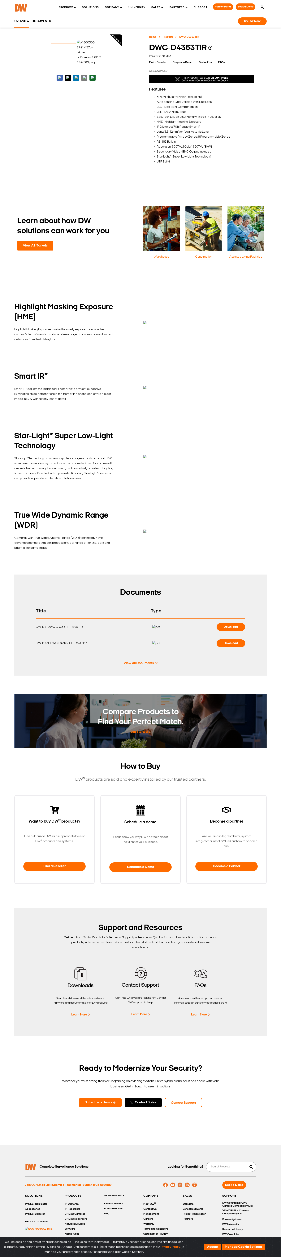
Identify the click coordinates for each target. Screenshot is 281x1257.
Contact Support (183, 1103)
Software (70, 1229)
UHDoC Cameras (75, 1214)
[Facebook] (165, 1185)
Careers (148, 1219)
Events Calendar (113, 1203)
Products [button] (66, 7)
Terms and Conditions (155, 1229)
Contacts (188, 1204)
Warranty (148, 1224)
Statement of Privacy (155, 1234)
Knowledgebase (231, 1219)
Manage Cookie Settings (243, 1247)
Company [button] (112, 7)
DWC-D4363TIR (189, 37)
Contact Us (205, 62)
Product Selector (35, 1214)
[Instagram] (194, 1185)
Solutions (90, 7)
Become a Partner (226, 866)
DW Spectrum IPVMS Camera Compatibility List (237, 1204)
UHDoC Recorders (76, 1219)
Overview (21, 21)
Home (152, 37)
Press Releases (113, 1208)
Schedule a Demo (140, 867)
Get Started (139, 732)
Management (151, 1214)
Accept (212, 1247)
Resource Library (232, 1229)
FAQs (221, 62)
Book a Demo (245, 6)
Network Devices (75, 1224)
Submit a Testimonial (66, 1185)
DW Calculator (231, 1234)
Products (168, 37)
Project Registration (194, 1214)
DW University (230, 1224)
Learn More (79, 1014)
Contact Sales (145, 1102)
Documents (41, 21)
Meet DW (149, 1204)
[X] (180, 1185)
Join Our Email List (37, 1185)
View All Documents (139, 663)
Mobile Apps (72, 1234)
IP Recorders (72, 1209)
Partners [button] (177, 7)
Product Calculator (36, 1204)
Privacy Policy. (170, 1247)
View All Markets (35, 245)
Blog (106, 1213)
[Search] (262, 7)
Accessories (32, 1209)
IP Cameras (72, 1204)
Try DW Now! (252, 21)
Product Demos (36, 1221)
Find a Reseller (157, 62)
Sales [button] (155, 7)
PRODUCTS (73, 1195)
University (136, 7)
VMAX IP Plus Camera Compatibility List (235, 1212)
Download (231, 626)
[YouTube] (172, 1185)
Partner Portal (223, 6)
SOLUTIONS (34, 1195)
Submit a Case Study (97, 1185)
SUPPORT (229, 1195)
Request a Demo (182, 62)
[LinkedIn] (187, 1185)
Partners (188, 1219)
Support (200, 7)
